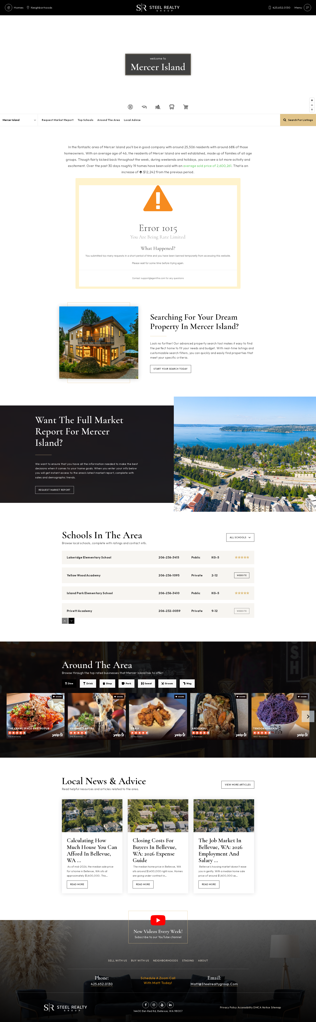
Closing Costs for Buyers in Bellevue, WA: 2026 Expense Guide (155, 850)
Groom (169, 683)
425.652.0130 (281, 7)
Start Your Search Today (171, 368)
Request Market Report (58, 120)
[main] (158, 460)
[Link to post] (92, 815)
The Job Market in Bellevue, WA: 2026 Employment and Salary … (220, 850)
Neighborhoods (41, 7)
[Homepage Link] (158, 7)
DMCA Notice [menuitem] (261, 1007)
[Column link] (158, 927)
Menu (298, 7)
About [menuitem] (203, 960)
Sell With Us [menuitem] (117, 960)
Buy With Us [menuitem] (140, 960)
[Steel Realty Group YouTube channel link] (162, 1005)
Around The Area (108, 120)
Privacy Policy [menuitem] (228, 1007)
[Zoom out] (312, 105)
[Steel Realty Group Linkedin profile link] (170, 1005)
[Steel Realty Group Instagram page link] (154, 1005)
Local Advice (132, 120)
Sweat (148, 683)
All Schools (238, 537)
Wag (188, 683)
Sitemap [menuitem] (276, 1007)
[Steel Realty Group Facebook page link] (145, 1005)
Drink (89, 683)
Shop (109, 683)
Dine (70, 683)
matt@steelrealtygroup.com (214, 984)
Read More (77, 884)
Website (242, 575)
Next (308, 716)
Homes (19, 7)
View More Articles (238, 784)
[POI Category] (130, 107)
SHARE (58, 697)
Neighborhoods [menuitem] (165, 960)
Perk (128, 683)
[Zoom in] (312, 100)
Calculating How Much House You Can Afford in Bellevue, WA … (92, 850)
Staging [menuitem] (188, 960)
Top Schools (85, 120)
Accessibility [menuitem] (245, 1007)
